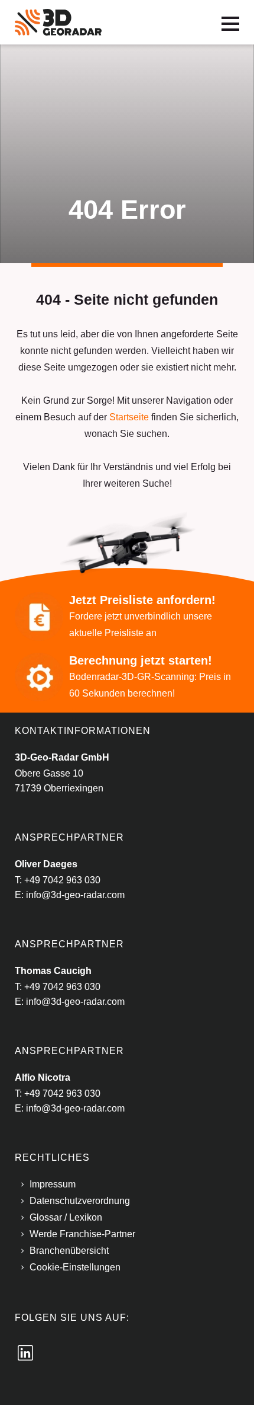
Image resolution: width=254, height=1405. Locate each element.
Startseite (129, 417)
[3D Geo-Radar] (58, 22)
